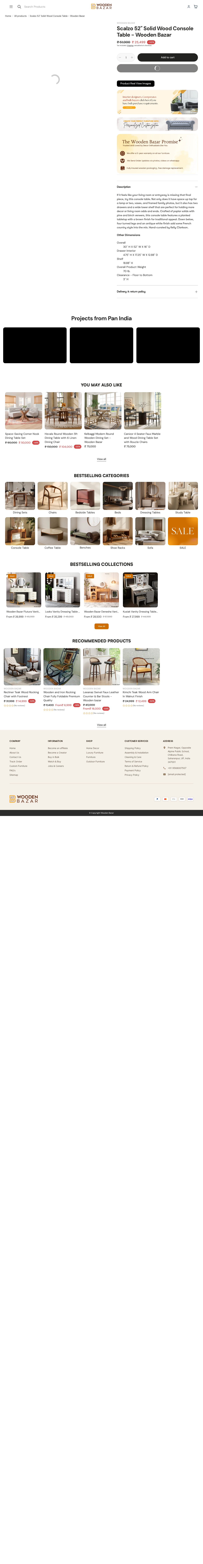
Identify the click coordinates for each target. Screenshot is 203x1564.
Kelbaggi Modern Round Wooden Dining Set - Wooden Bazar (99, 438)
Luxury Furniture (94, 752)
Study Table (182, 512)
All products (20, 15)
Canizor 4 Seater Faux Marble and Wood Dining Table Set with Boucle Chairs (142, 438)
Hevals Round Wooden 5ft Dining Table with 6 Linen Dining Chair (61, 438)
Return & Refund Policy (136, 766)
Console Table (20, 547)
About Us (14, 752)
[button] (11, 6)
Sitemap (14, 774)
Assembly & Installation (136, 752)
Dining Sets (20, 512)
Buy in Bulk (53, 757)
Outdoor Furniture (95, 761)
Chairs (53, 512)
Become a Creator (57, 752)
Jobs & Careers (56, 766)
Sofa (150, 547)
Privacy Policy (132, 774)
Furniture (90, 757)
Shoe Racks (118, 547)
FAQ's (12, 770)
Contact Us (15, 757)
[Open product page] (23, 410)
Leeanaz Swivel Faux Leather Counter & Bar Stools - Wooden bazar (101, 696)
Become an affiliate (58, 748)
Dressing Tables (150, 512)
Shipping (130, 45)
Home (8, 15)
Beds (118, 512)
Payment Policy (133, 770)
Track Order (16, 761)
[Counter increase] (132, 57)
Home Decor (92, 748)
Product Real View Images (135, 83)
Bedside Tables (85, 512)
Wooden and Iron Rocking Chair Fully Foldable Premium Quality (61, 696)
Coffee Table (53, 547)
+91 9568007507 (177, 768)
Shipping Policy (133, 748)
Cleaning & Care (133, 757)
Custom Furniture (18, 766)
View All (101, 626)
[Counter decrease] (120, 57)
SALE (183, 547)
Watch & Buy (54, 761)
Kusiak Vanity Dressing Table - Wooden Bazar (149, 611)
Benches (85, 547)
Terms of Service (133, 761)
